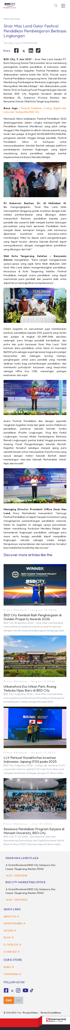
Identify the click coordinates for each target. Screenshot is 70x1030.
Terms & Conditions (50, 1012)
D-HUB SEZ (10, 951)
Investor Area (13, 923)
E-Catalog (11, 944)
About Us (10, 916)
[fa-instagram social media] (18, 990)
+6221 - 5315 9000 (16, 899)
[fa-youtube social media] (25, 990)
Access (8, 930)
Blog (7, 937)
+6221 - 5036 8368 (16, 875)
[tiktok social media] (12, 991)
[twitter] (24, 51)
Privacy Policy (30, 1012)
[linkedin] (31, 50)
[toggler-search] (56, 6)
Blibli (7, 967)
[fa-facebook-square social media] (6, 990)
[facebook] (16, 50)
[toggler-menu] (63, 6)
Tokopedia (11, 974)
